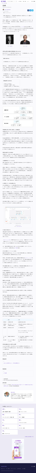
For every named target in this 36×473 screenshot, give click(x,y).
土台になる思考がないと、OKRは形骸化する (11, 363)
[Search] (16, 1)
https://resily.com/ (19, 226)
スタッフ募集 (8, 468)
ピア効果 (16, 247)
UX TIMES (20, 1)
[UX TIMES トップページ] (3, 1)
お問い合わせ (19, 468)
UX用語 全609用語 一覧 (29, 436)
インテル (22, 26)
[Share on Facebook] (28, 10)
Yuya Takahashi (7, 9)
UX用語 (4, 3)
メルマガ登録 (23, 468)
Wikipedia (11, 46)
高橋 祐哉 (13, 392)
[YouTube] (34, 1)
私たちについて (3, 468)
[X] (31, 1)
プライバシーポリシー (13, 468)
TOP (2, 3)
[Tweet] (30, 10)
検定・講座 (24, 1)
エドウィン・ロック (28, 257)
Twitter (26, 46)
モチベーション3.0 (6, 239)
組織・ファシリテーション (7, 12)
